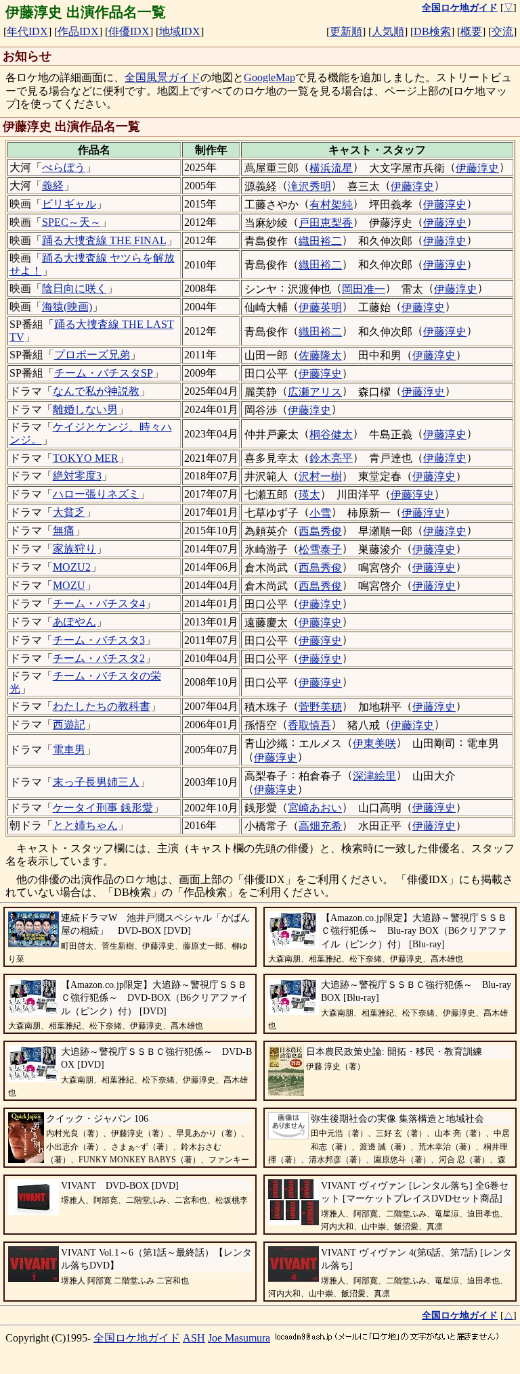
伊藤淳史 (477, 168)
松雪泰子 (320, 549)
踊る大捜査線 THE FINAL (104, 240)
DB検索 (432, 31)
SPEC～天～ (71, 222)
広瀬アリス (315, 392)
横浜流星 (331, 168)
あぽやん (74, 621)
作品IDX (78, 31)
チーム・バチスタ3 (99, 640)
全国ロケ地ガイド (136, 1338)
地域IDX (179, 31)
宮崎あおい (315, 807)
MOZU (69, 585)
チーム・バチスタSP (103, 373)
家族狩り (74, 548)
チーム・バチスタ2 (99, 658)
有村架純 (331, 204)
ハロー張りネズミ (96, 494)
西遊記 (69, 724)
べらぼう (63, 167)
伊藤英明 (320, 307)
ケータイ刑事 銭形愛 (103, 807)
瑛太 (309, 494)
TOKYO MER (85, 458)
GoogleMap (269, 77)
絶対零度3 (77, 475)
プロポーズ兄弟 (92, 354)
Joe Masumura (239, 1338)
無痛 (63, 530)
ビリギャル (69, 204)
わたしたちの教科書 (101, 706)
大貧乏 (69, 512)
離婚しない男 (85, 409)
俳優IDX (129, 31)
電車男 (69, 749)
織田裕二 (320, 241)
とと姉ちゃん (85, 825)
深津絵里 (374, 776)
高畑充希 (320, 826)
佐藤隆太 (320, 355)
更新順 (346, 31)
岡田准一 (363, 289)
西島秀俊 (320, 531)
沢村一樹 (320, 476)
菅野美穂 (320, 707)
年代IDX (27, 31)
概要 (471, 31)
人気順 (388, 31)
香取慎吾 (309, 725)
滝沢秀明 (309, 186)
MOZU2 (72, 567)
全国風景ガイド (162, 77)
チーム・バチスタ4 (99, 603)
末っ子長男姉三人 (96, 782)
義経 (53, 185)
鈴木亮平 (331, 458)
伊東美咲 (374, 743)
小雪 (320, 513)
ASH (194, 1338)
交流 (502, 31)
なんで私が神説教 (96, 391)
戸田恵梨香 (326, 223)
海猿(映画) (67, 306)
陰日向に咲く (74, 288)
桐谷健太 (331, 434)
